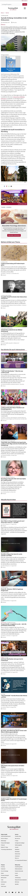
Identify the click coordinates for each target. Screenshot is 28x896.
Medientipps (3, 840)
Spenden (17, 884)
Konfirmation (3, 882)
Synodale (3, 207)
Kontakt (16, 847)
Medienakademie (18, 869)
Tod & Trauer (3, 886)
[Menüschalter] (24, 8)
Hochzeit (3, 884)
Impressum (17, 856)
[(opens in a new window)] (6, 893)
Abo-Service (17, 838)
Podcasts (3, 845)
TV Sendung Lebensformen (6, 849)
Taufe (2, 880)
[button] (3, 24)
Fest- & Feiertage (4, 871)
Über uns (17, 858)
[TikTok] (15, 893)
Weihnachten (3, 877)
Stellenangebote (18, 845)
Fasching (3, 866)
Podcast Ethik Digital (5, 843)
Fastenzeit (3, 869)
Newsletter (17, 851)
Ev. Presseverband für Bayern (21, 860)
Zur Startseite (14, 818)
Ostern (2, 873)
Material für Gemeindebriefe (21, 880)
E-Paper (16, 840)
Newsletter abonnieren (14, 235)
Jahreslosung (17, 877)
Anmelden (25, 0)
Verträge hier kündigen (19, 843)
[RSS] (22, 893)
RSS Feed (17, 882)
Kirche (7, 13)
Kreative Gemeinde (19, 871)
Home (2, 13)
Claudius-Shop (18, 836)
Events (16, 873)
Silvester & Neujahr (5, 875)
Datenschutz (17, 854)
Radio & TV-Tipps (4, 847)
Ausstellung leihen (19, 866)
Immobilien (8, 207)
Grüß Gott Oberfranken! (6, 836)
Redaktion (17, 849)
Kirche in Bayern (4, 838)
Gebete (16, 875)
